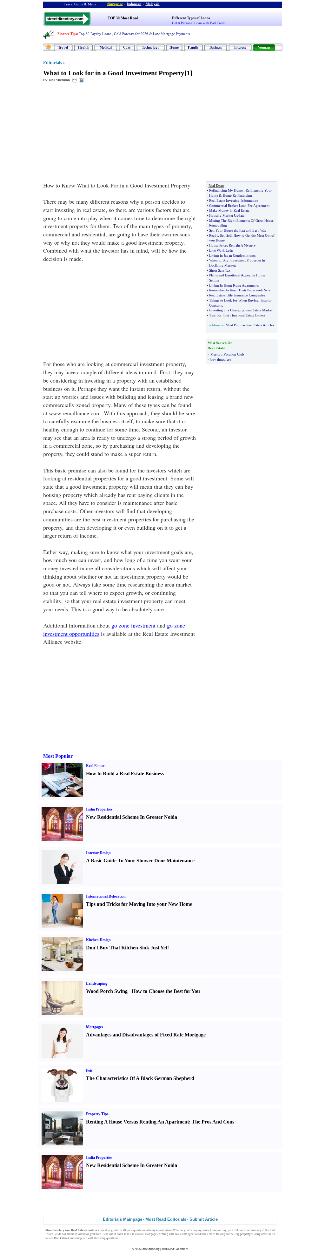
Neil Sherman (59, 80)
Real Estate (95, 766)
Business (215, 47)
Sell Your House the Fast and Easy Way (238, 230)
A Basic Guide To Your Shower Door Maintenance (140, 860)
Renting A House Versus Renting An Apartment (137, 1121)
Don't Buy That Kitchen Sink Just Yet (126, 947)
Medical (106, 47)
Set (222, 235)
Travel (63, 47)
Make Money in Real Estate (229, 210)
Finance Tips (67, 34)
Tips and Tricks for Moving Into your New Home (139, 904)
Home (174, 47)
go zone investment (133, 625)
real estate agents (185, 1234)
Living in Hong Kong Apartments (234, 285)
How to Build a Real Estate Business (125, 773)
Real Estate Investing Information (233, 200)
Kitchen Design (98, 940)
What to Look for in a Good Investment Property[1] (117, 73)
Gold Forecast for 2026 (131, 34)
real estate (165, 1230)
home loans (124, 1234)
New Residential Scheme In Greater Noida (131, 817)
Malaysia (153, 4)
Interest (240, 47)
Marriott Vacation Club (227, 354)
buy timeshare (220, 359)
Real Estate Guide (65, 1238)
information (82, 1234)
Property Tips (97, 1114)
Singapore (115, 4)
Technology (150, 47)
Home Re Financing (237, 195)
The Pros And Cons (213, 1121)
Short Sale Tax (219, 270)
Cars (126, 47)
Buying (220, 1234)
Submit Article (203, 1219)
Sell (229, 235)
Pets (89, 1070)
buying (197, 1230)
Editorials (52, 62)
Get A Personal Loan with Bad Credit (199, 23)
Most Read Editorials (165, 1219)
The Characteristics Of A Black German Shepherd (140, 1078)
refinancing (254, 1230)
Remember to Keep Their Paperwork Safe (239, 290)
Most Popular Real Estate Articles (250, 325)
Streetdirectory (151, 1249)
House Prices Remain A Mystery (232, 245)
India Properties (99, 809)
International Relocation (106, 896)
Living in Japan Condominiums (232, 255)
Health (83, 47)
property (245, 1234)
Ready (213, 235)
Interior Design (98, 853)
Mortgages (94, 1027)
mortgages (151, 1234)
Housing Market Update (226, 215)
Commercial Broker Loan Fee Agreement (239, 205)
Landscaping (96, 983)
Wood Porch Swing (107, 991)
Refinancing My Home (226, 190)
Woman (264, 47)
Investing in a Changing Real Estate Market (241, 310)
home (213, 1230)
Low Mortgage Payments (171, 34)
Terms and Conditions (175, 1249)
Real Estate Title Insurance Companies (237, 295)
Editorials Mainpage (122, 1219)
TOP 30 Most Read (123, 18)
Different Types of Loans (191, 18)
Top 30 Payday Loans (95, 34)
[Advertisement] (95, 133)
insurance (138, 1234)
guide (114, 1230)
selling (222, 1230)
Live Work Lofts (221, 250)
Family (193, 47)
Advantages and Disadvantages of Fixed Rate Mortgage (146, 1034)
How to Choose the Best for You (166, 991)
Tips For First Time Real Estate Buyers (237, 315)
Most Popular (58, 756)
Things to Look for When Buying (234, 300)
